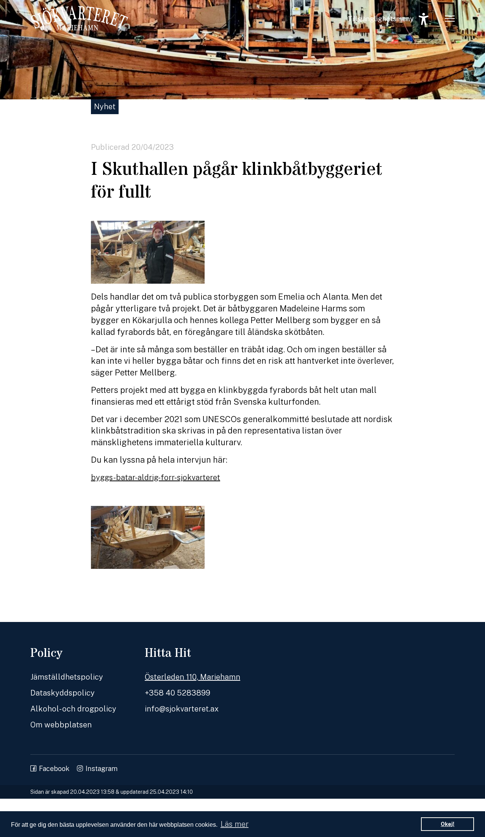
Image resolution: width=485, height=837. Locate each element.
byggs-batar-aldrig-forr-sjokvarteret (155, 477)
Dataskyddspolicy (62, 692)
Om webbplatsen (61, 724)
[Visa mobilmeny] (450, 18)
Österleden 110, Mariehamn (192, 677)
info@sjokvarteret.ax (182, 708)
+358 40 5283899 (177, 692)
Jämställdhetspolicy (66, 677)
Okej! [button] (447, 824)
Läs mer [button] (235, 824)
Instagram (101, 769)
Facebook (54, 769)
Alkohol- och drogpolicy (73, 708)
